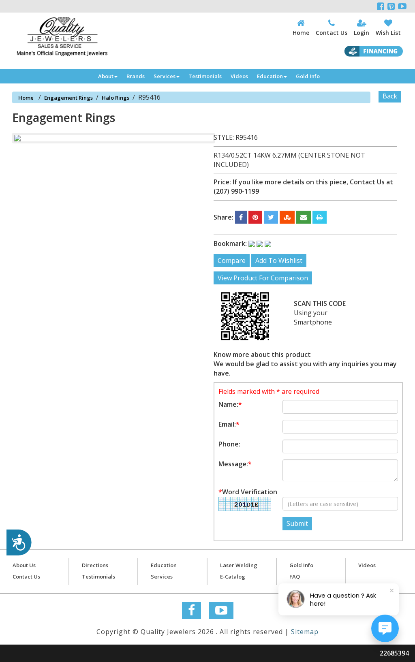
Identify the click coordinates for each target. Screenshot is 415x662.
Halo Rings (115, 97)
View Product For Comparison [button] (263, 277)
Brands (135, 76)
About (105, 76)
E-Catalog (232, 576)
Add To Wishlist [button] (278, 260)
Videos (239, 76)
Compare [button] (232, 260)
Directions (95, 565)
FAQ (294, 576)
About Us (24, 565)
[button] (241, 217)
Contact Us (26, 576)
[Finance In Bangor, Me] (373, 51)
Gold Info (308, 76)
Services (164, 76)
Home (26, 97)
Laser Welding (238, 565)
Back (390, 96)
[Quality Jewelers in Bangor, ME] (62, 36)
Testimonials (205, 76)
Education (270, 76)
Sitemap (305, 631)
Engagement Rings (68, 97)
